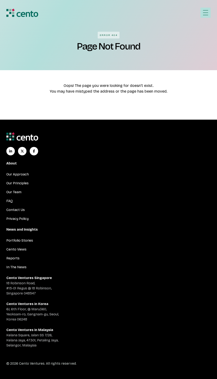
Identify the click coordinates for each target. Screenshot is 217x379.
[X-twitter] (22, 151)
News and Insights (22, 229)
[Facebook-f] (34, 151)
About (11, 163)
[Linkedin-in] (10, 151)
